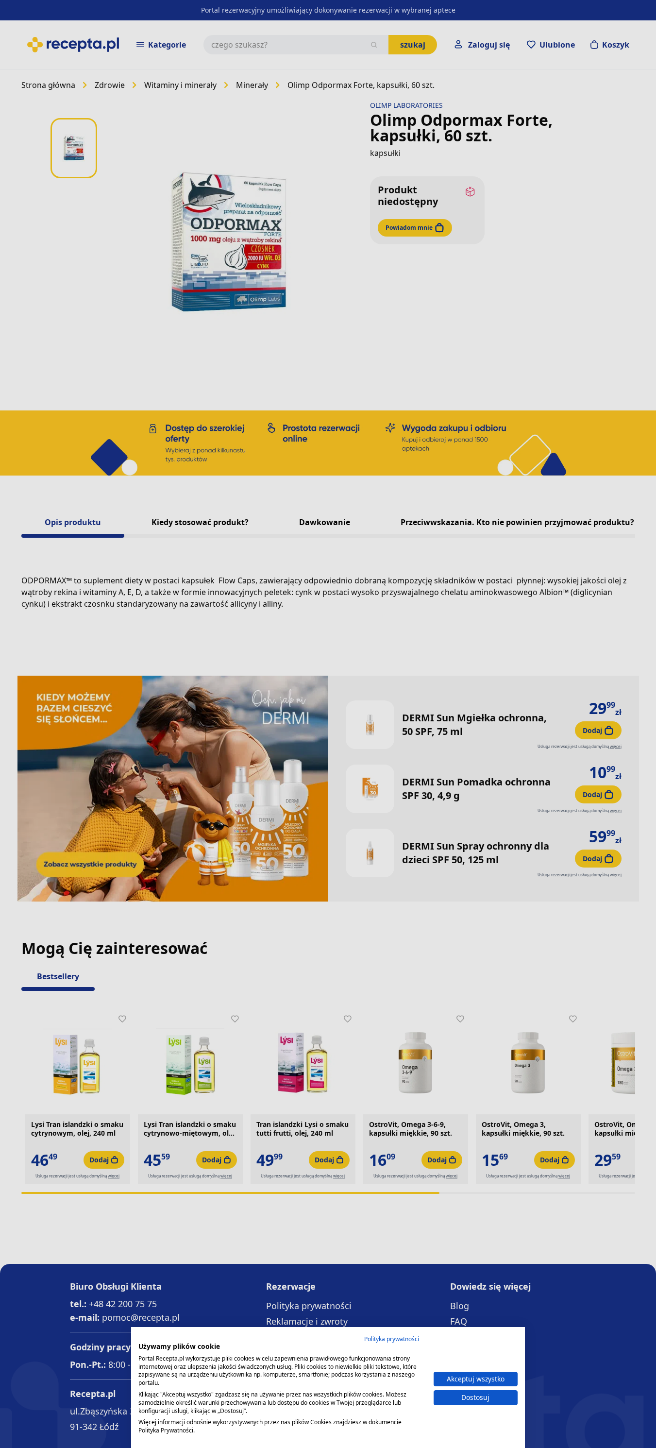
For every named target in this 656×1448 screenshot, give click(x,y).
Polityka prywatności (391, 1339)
